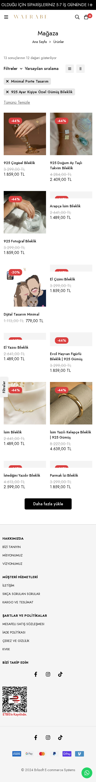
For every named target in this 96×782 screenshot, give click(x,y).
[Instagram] (48, 674)
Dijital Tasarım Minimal (21, 314)
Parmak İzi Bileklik (64, 475)
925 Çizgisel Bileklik (19, 162)
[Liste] (69, 68)
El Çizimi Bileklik (62, 279)
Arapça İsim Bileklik (65, 206)
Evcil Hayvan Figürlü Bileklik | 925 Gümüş (66, 356)
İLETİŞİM (8, 585)
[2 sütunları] (80, 68)
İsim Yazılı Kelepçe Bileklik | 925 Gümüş (70, 435)
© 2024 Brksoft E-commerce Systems (48, 769)
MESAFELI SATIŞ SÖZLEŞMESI (23, 624)
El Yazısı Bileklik (16, 347)
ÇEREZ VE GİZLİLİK (15, 640)
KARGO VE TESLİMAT (17, 602)
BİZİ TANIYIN (11, 547)
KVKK (6, 649)
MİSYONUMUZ (12, 555)
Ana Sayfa (39, 41)
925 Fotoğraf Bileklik (20, 241)
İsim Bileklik (13, 432)
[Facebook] (35, 674)
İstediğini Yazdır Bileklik (22, 475)
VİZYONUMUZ (12, 563)
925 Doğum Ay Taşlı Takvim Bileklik (66, 165)
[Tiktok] (60, 674)
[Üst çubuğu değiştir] (91, 5)
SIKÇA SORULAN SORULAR (21, 594)
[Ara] (77, 17)
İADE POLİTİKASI (13, 632)
